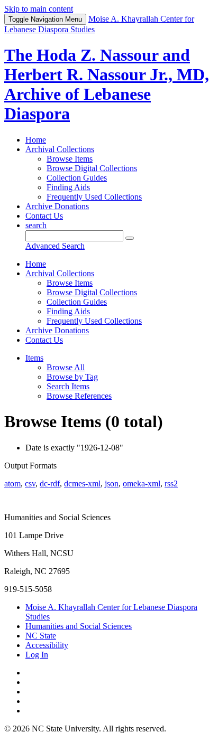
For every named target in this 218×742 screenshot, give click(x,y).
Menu (45, 19)
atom (12, 483)
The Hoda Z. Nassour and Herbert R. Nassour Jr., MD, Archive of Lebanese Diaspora (106, 84)
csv (30, 483)
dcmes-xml (82, 483)
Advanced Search (55, 245)
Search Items (68, 386)
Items (34, 357)
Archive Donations (57, 206)
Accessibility (46, 645)
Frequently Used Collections (94, 196)
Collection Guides (77, 177)
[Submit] (129, 238)
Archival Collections (59, 149)
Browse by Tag (72, 376)
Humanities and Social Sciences (78, 626)
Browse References (79, 395)
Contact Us (44, 215)
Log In (36, 654)
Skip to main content (38, 8)
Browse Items (70, 158)
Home (35, 139)
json (112, 483)
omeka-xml (141, 483)
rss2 (171, 483)
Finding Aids (68, 187)
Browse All (66, 367)
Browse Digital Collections (92, 168)
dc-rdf (50, 483)
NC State (40, 635)
